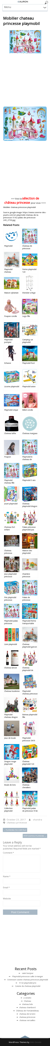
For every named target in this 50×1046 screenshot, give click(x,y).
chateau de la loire (27, 1014)
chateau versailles (27, 1020)
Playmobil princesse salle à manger (27, 976)
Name (6, 876)
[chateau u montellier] (23, 2)
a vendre (27, 997)
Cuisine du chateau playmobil (27, 986)
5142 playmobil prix (27, 982)
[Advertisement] (25, 80)
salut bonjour (27, 973)
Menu (7, 7)
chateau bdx (27, 1004)
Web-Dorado (35, 1042)
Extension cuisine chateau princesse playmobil (27, 979)
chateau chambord (27, 1007)
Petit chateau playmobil (35, 836)
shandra (37, 819)
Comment (8, 852)
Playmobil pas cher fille (15, 830)
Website (7, 898)
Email (6, 887)
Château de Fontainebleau (27, 1010)
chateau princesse (17, 822)
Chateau (27, 1001)
